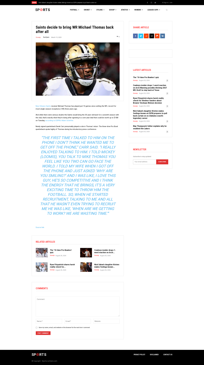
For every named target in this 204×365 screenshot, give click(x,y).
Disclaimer (154, 355)
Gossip (38, 37)
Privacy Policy (139, 355)
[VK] (162, 36)
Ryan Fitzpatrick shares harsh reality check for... (62, 265)
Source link (40, 227)
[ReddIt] (146, 36)
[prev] (106, 2)
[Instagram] (151, 2)
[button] (167, 10)
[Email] (151, 36)
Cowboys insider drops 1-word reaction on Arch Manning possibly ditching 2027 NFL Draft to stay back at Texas (150, 87)
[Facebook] (147, 2)
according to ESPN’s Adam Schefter (59, 120)
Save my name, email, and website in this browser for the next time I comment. (64, 327)
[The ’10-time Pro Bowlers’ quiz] (42, 252)
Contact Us (167, 355)
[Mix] (157, 36)
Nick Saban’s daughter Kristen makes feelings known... (106, 265)
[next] (109, 2)
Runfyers (46, 37)
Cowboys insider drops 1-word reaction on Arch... (105, 251)
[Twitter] (155, 2)
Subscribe (162, 162)
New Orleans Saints (43, 106)
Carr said (88, 147)
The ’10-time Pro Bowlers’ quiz (146, 77)
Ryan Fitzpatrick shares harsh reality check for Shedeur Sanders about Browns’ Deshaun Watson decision (148, 100)
